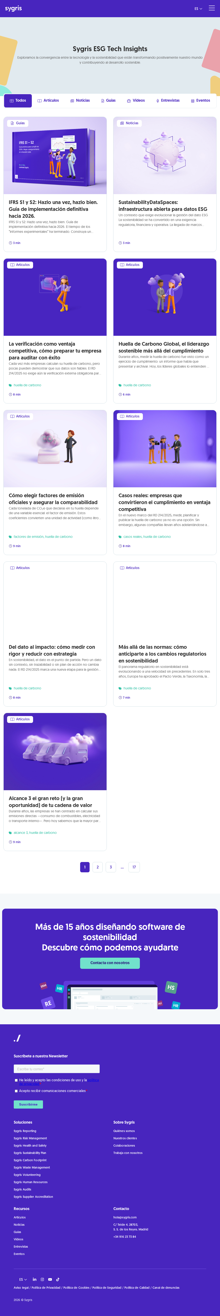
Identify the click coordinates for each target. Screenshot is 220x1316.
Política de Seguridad (106, 1288)
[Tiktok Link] (58, 1279)
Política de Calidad (137, 1288)
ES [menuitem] (196, 9)
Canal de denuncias (166, 1288)
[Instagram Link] (42, 1279)
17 (136, 866)
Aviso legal (21, 1288)
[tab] (18, 100)
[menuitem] (197, 9)
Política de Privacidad (46, 1288)
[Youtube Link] (50, 1279)
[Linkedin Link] (35, 1279)
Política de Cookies (76, 1288)
